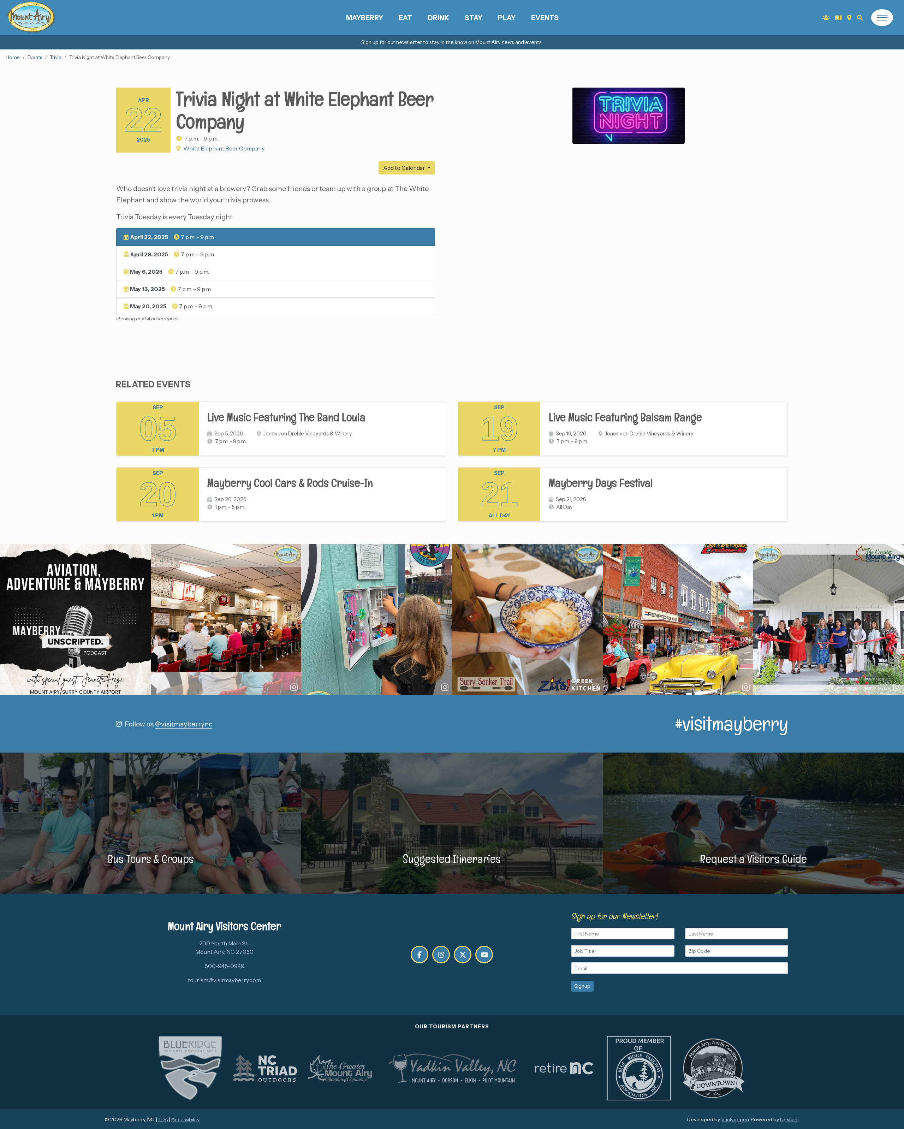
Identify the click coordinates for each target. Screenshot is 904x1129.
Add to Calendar (404, 167)
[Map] (849, 17)
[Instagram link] (441, 954)
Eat (405, 17)
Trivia (55, 57)
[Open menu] (882, 17)
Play (507, 17)
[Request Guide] (838, 17)
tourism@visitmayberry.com (224, 980)
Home (13, 57)
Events (545, 17)
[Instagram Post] (75, 619)
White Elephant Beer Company (223, 148)
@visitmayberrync (183, 724)
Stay (473, 17)
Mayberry (364, 17)
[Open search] (860, 17)
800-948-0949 (224, 965)
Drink (438, 17)
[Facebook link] (419, 954)
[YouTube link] (484, 954)
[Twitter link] (462, 954)
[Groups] (826, 17)
